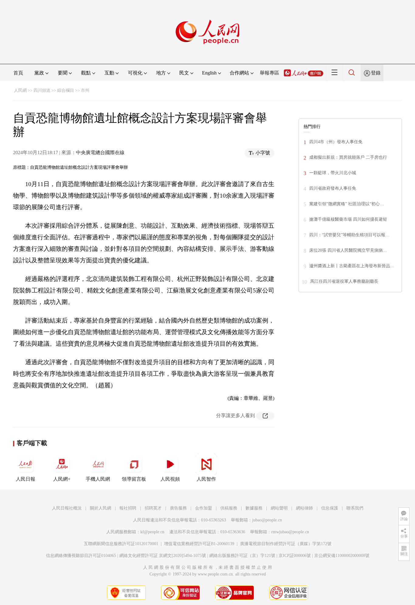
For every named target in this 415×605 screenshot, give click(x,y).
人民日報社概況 (67, 508)
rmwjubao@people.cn (290, 532)
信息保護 (329, 508)
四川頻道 (41, 90)
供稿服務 (228, 508)
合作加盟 (203, 508)
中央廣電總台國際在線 (100, 152)
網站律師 (304, 508)
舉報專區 (269, 72)
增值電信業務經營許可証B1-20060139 (199, 543)
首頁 (18, 72)
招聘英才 (153, 508)
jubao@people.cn (267, 520)
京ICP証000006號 (295, 555)
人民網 (20, 90)
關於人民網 (100, 508)
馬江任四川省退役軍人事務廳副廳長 (344, 281)
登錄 (376, 72)
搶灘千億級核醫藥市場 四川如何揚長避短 (348, 219)
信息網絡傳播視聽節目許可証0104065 (81, 555)
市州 (85, 90)
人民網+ (61, 479)
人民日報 (25, 479)
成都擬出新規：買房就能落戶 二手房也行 (348, 157)
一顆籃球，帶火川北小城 (332, 173)
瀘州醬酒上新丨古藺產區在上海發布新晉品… (351, 266)
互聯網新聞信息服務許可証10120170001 (121, 543)
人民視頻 (170, 479)
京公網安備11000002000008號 (341, 555)
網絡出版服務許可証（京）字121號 (242, 555)
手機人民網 (98, 479)
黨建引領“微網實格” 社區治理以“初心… (346, 204)
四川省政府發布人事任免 (332, 188)
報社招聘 (127, 508)
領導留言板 (134, 479)
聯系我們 (354, 508)
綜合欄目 (65, 90)
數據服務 (253, 508)
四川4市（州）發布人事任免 (335, 142)
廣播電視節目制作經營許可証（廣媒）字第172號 (285, 543)
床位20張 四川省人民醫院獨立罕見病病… (348, 250)
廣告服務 (178, 508)
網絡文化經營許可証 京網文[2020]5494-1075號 (162, 555)
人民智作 (206, 479)
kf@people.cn (152, 532)
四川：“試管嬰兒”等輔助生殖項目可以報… (349, 235)
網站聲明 (279, 508)
